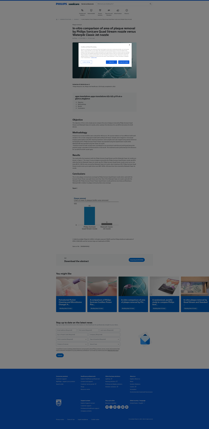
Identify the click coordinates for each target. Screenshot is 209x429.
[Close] (129, 45)
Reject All (111, 62)
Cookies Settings (86, 62)
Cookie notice (94, 57)
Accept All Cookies (123, 62)
